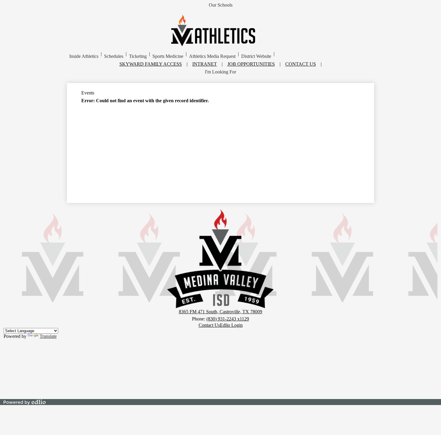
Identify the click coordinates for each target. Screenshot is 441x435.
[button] (84, 56)
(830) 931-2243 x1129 (227, 318)
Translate (48, 336)
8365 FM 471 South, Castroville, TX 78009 (220, 311)
